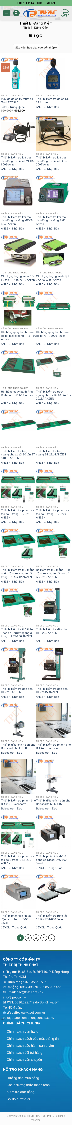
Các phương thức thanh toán (28, 1085)
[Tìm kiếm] (16, 13)
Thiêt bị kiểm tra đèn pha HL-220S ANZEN (52, 631)
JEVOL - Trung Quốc (49, 868)
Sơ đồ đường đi (18, 1099)
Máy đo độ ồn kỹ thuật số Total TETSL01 (17, 100)
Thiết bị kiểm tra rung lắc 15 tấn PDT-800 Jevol (51, 917)
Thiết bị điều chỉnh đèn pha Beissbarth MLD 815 (53, 802)
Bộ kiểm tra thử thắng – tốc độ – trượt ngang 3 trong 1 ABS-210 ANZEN (53, 573)
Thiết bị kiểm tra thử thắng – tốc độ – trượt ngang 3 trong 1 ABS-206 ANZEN (17, 633)
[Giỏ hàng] (65, 13)
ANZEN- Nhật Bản (47, 107)
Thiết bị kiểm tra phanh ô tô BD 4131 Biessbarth (18, 802)
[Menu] (6, 13)
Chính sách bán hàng (22, 1031)
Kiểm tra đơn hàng (20, 1092)
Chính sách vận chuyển (24, 1060)
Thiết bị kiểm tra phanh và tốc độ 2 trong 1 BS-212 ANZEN (17, 514)
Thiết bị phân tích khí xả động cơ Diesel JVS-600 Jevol (51, 860)
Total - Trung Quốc (13, 107)
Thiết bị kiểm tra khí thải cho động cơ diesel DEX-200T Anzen (51, 161)
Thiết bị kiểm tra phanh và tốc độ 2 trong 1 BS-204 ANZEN (52, 514)
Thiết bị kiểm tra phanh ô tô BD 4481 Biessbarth (53, 746)
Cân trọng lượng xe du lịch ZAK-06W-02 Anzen (53, 278)
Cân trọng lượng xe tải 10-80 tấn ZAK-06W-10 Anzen (18, 278)
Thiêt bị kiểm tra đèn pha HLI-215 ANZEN (17, 690)
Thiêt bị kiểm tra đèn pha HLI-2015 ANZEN (52, 690)
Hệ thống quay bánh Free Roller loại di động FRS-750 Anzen (18, 336)
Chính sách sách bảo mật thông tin (33, 1039)
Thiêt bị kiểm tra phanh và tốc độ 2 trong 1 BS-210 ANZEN (17, 860)
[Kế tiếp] (51, 937)
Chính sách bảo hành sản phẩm (30, 1046)
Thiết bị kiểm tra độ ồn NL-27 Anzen (53, 100)
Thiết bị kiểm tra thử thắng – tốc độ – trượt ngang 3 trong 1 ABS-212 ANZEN (17, 573)
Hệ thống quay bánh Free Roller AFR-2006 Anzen (52, 334)
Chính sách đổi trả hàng (24, 1053)
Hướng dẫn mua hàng (23, 1078)
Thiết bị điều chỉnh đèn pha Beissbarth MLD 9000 (18, 746)
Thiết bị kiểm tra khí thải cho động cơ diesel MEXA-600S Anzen (18, 161)
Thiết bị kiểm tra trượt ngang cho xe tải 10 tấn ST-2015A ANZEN (53, 395)
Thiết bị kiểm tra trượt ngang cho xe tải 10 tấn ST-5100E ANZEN (18, 455)
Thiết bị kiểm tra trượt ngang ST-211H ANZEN (51, 453)
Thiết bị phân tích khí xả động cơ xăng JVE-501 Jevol (16, 919)
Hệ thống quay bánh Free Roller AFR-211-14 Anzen (17, 393)
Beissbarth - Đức (11, 752)
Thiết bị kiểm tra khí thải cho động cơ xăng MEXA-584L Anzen (17, 221)
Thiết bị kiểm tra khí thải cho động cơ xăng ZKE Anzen (51, 221)
